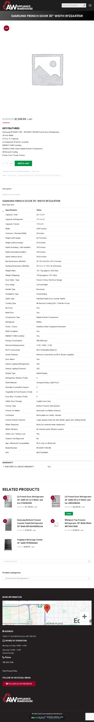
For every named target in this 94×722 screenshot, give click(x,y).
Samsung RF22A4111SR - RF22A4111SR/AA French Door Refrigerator (39, 175)
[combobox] (47, 578)
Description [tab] (7, 189)
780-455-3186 (7, 662)
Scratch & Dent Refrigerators (20, 171)
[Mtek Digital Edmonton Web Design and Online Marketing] (47, 719)
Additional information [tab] (11, 194)
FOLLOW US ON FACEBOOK (20, 684)
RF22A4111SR (11, 175)
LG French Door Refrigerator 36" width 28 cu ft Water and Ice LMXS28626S (78, 500)
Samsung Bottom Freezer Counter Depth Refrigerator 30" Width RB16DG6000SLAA (30, 523)
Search (89, 561)
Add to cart (23, 163)
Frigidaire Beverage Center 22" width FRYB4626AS (30, 541)
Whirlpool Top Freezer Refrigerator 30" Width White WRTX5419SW (78, 523)
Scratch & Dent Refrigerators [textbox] (16, 578)
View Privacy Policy (9, 671)
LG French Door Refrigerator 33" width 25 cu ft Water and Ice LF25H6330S (30, 500)
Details (68, 514)
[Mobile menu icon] (90, 5)
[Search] (84, 5)
